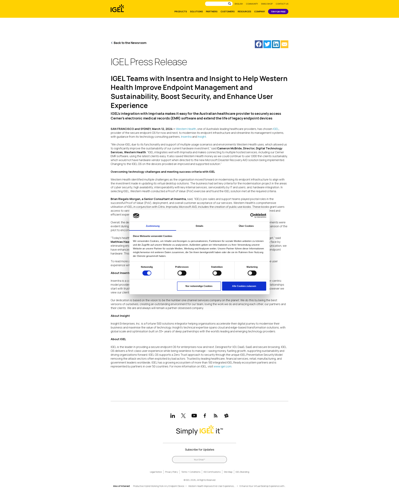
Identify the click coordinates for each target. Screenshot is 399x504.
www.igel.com (222, 366)
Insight (201, 136)
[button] (259, 44)
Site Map (228, 471)
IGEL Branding (242, 471)
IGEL (276, 129)
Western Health (186, 129)
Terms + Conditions (190, 471)
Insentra (186, 136)
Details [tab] (199, 226)
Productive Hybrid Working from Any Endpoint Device (158, 486)
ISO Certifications (212, 471)
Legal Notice (156, 471)
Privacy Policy (171, 471)
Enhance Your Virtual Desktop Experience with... (263, 486)
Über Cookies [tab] (246, 226)
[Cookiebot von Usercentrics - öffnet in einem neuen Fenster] (252, 215)
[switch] (182, 273)
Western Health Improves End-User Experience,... (212, 486)
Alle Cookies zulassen (244, 286)
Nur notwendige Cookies (198, 286)
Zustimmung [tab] (153, 226)
